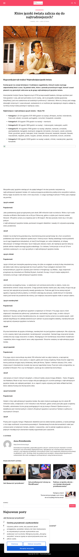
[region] (26, 536)
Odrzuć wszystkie (34, 544)
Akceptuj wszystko (27, 548)
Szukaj (5, 502)
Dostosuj (14, 544)
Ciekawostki (39, 10)
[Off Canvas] (4, 3)
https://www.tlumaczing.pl (21, 444)
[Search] (75, 3)
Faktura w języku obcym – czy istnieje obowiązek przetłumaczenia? (63, 484)
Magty (49, 554)
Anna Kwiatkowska (22, 441)
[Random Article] (72, 3)
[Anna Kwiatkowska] (7, 444)
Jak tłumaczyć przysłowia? (13, 483)
